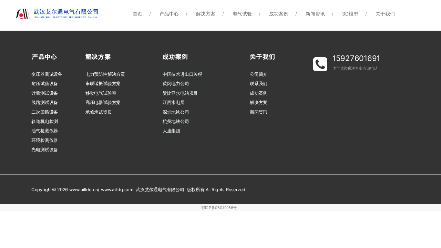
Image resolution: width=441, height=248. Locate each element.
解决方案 (205, 14)
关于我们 (385, 14)
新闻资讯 (315, 14)
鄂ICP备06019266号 (219, 207)
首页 (137, 14)
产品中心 (169, 14)
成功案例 (278, 14)
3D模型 (350, 14)
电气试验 (242, 14)
